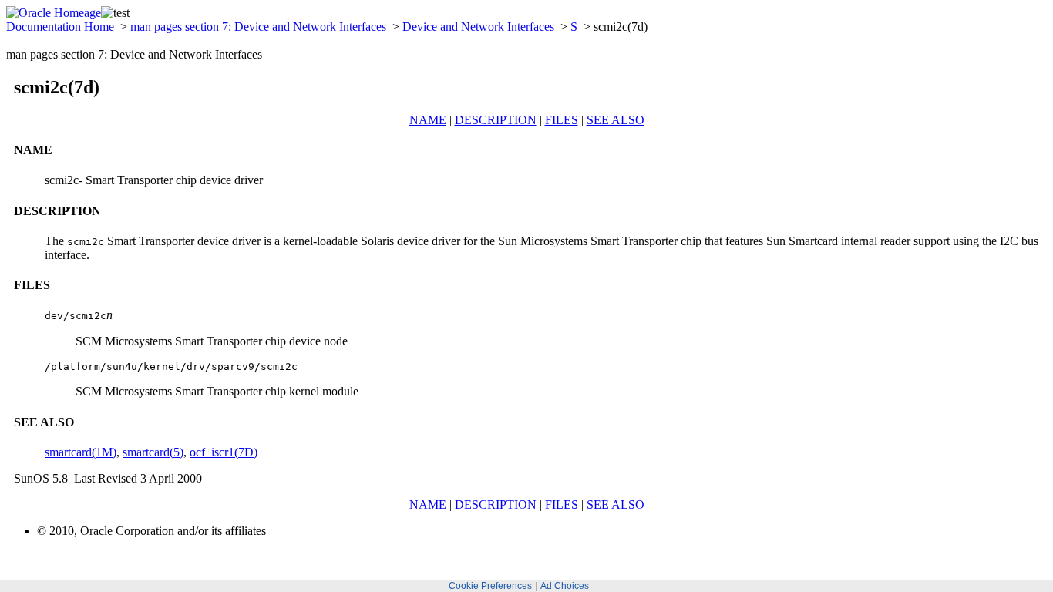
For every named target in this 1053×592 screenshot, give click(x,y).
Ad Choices (564, 585)
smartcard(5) (153, 452)
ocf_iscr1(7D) (223, 452)
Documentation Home (60, 26)
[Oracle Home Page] (53, 12)
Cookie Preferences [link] (490, 585)
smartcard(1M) (80, 452)
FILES (561, 119)
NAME (427, 119)
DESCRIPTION (496, 119)
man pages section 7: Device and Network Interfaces (259, 26)
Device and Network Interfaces (479, 26)
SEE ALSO (615, 119)
